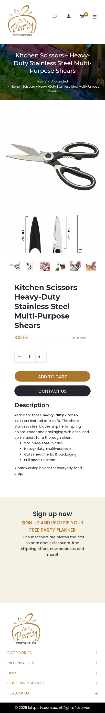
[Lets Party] (22, 21)
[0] (82, 17)
